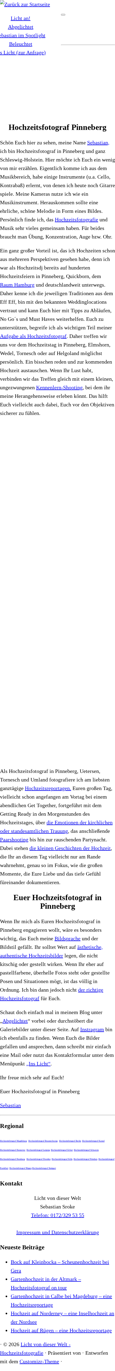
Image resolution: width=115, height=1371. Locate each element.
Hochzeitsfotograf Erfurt (62, 1150)
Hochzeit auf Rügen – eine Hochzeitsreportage (61, 1330)
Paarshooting (14, 839)
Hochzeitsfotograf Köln (62, 1159)
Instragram (92, 1029)
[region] (57, 82)
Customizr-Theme (39, 1361)
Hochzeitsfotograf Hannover (12, 1150)
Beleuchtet (20, 44)
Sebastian (10, 1105)
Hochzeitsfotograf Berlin (70, 1141)
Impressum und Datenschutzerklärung (57, 1232)
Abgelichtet (20, 27)
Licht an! (20, 18)
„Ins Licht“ (38, 1063)
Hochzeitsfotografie (76, 219)
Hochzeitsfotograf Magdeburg (13, 1141)
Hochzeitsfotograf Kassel (93, 1141)
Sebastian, (98, 142)
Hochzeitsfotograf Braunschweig (42, 1141)
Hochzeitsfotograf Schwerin (86, 1150)
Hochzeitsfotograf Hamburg (12, 1159)
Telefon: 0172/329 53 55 (57, 1215)
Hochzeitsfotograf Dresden (38, 1159)
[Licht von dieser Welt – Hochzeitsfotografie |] (25, 4)
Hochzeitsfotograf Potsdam (85, 1159)
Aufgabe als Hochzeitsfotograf (33, 336)
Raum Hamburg (17, 285)
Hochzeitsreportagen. (48, 788)
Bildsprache (67, 938)
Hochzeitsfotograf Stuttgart (44, 1168)
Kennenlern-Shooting (59, 387)
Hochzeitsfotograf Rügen (20, 1168)
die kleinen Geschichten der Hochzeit (70, 848)
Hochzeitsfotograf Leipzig (38, 1150)
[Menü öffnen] (63, 15)
